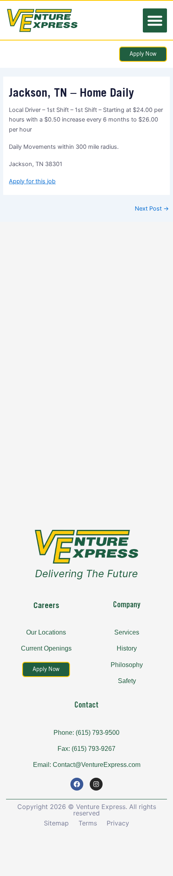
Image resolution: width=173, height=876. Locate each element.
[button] (155, 20)
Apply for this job (32, 181)
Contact (86, 705)
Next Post (152, 209)
